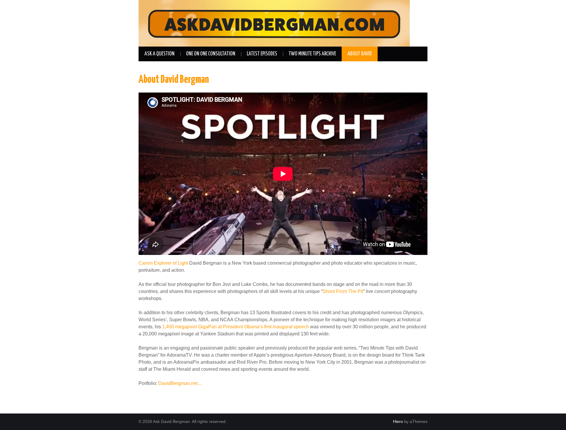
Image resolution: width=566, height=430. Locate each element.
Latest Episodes (262, 54)
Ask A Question (159, 54)
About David (360, 54)
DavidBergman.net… (180, 383)
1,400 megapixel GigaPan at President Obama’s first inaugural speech (235, 326)
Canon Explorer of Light (163, 263)
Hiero (398, 421)
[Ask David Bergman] (274, 22)
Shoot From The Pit (343, 291)
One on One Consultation (210, 54)
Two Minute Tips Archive (312, 54)
